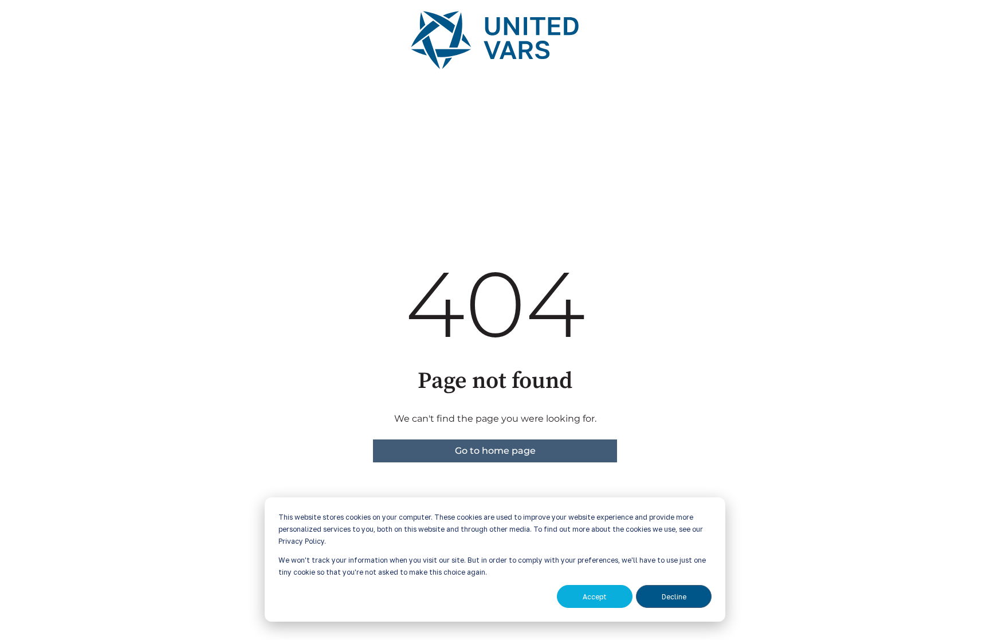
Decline (674, 596)
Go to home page (495, 450)
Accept (595, 596)
